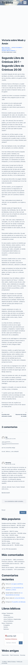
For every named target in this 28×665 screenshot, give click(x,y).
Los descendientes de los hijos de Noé (13, 539)
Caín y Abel (5, 535)
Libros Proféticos (8, 621)
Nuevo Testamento (7, 623)
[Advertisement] (14, 20)
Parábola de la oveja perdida (10, 527)
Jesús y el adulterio (7, 569)
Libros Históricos (8, 617)
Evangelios (7, 625)
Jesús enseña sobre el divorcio (10, 563)
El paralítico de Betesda (18, 602)
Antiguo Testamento (7, 613)
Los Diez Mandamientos (8, 537)
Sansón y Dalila (6, 543)
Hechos (6, 627)
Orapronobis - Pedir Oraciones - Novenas (13, 655)
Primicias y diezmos (7, 561)
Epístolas (6, 629)
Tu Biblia (7, 2)
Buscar (3, 510)
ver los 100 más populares (9, 549)
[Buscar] (21, 3)
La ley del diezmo (7, 559)
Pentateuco (7, 615)
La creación (5, 531)
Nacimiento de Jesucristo (9, 533)
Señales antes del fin (7, 545)
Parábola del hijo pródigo (9, 523)
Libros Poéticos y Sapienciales (12, 619)
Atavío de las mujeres (8, 567)
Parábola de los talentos (8, 525)
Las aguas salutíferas (17, 584)
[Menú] (25, 2)
